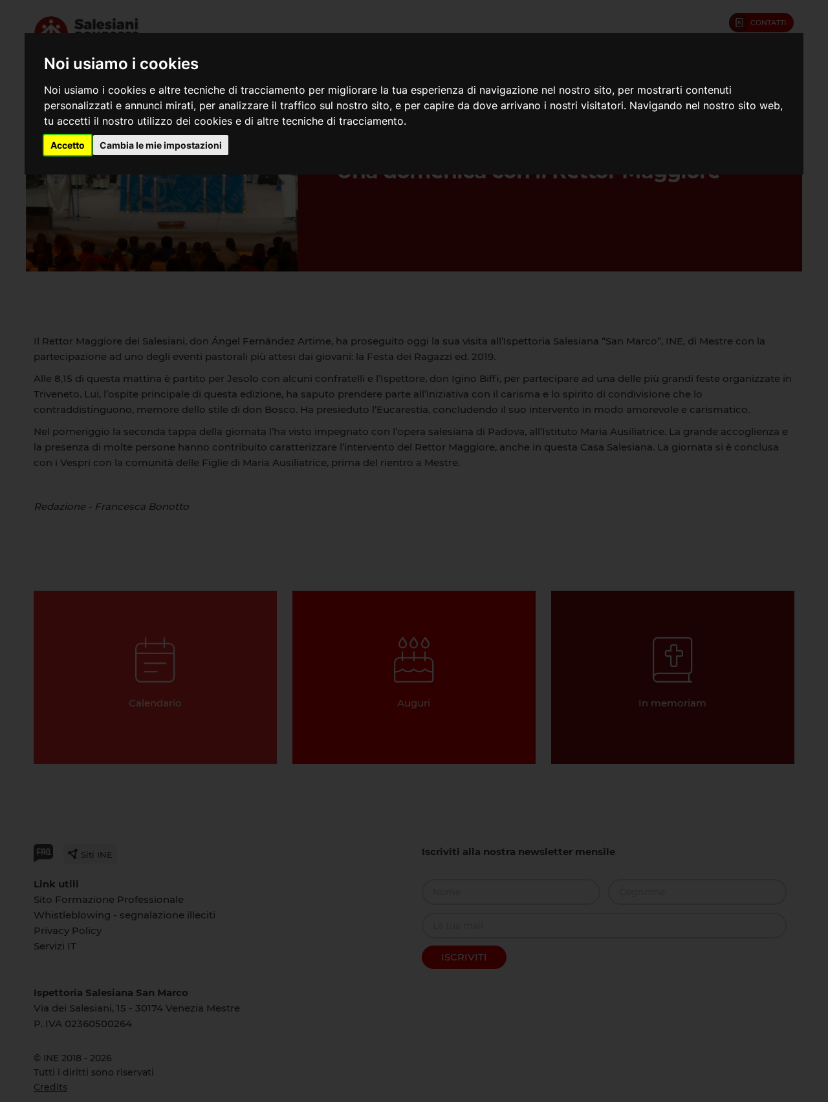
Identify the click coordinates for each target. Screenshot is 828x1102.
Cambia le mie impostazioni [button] (161, 145)
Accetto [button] (67, 145)
